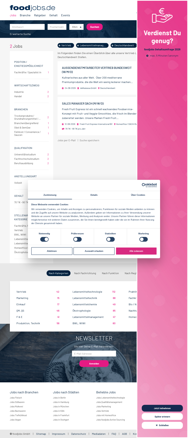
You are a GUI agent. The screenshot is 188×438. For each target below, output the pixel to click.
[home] (40, 8)
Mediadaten (99, 433)
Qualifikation (23, 147)
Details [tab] (94, 195)
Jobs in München (61, 406)
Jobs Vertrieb (102, 411)
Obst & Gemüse (31, 127)
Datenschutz (79, 433)
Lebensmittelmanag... (93, 45)
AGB (124, 433)
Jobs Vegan (15, 419)
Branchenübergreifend (31, 123)
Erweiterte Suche (20, 34)
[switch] (77, 239)
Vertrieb (66, 45)
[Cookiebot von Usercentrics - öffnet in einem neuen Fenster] (144, 185)
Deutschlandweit (124, 45)
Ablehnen (52, 251)
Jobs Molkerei (16, 406)
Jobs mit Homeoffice (106, 415)
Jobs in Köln (58, 411)
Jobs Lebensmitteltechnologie (110, 397)
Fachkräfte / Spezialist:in (31, 72)
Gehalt (53, 15)
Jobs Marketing (103, 406)
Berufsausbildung (31, 163)
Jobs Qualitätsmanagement (109, 402)
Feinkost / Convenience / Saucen (31, 133)
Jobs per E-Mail (67, 140)
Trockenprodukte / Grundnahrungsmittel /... (31, 117)
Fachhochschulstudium (31, 158)
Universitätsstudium (31, 154)
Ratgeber (40, 15)
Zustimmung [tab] (50, 195)
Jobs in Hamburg (61, 402)
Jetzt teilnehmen (162, 408)
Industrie (31, 91)
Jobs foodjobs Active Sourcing (110, 419)
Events (65, 15)
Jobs (13, 15)
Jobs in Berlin (59, 397)
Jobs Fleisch (16, 397)
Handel (31, 96)
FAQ (114, 433)
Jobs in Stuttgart (61, 419)
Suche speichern (89, 140)
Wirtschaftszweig (26, 85)
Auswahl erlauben (94, 251)
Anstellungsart (25, 176)
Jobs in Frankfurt (61, 415)
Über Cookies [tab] (138, 195)
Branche (25, 15)
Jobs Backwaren (18, 411)
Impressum (58, 433)
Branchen (21, 109)
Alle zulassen (136, 251)
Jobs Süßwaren (17, 402)
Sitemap (41, 433)
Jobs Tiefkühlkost (18, 415)
